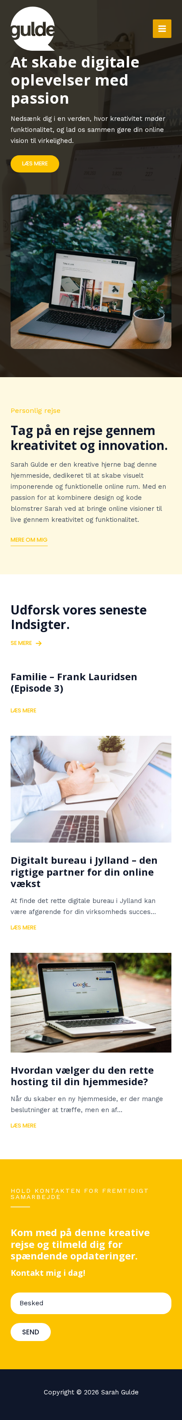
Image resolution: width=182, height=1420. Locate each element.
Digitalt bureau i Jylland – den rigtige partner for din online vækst (84, 871)
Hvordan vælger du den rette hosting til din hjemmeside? (82, 1075)
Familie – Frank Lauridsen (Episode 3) (74, 682)
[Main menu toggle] (162, 28)
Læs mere (23, 710)
